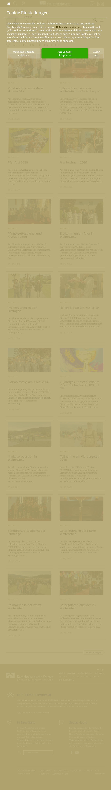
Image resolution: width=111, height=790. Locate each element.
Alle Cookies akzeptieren (65, 53)
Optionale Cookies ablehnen (23, 53)
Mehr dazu (96, 53)
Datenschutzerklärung (69, 27)
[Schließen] (55, 4)
